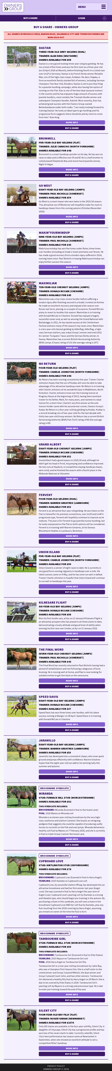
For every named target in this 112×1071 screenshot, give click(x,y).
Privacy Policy (56, 1066)
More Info (72, 122)
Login (81, 18)
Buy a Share (30, 18)
